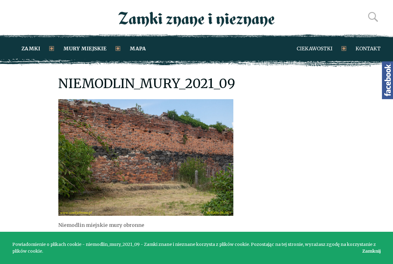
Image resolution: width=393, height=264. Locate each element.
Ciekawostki (315, 48)
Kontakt (368, 48)
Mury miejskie (85, 48)
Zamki (30, 48)
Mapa (138, 48)
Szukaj (373, 17)
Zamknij (371, 251)
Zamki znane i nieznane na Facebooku (387, 80)
